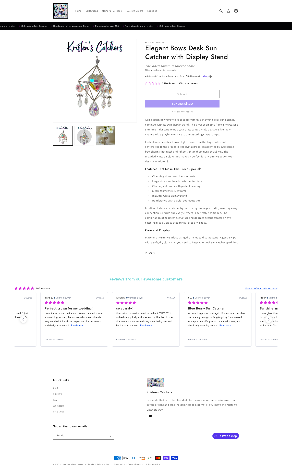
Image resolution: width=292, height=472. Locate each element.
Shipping (149, 70)
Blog (55, 387)
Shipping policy (153, 464)
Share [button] (152, 252)
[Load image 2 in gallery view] (105, 135)
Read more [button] (76, 325)
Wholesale (58, 405)
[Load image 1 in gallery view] (63, 135)
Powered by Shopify (85, 464)
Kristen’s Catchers (68, 464)
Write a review (188, 83)
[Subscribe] (110, 436)
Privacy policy (119, 464)
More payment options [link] (182, 112)
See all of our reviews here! (261, 288)
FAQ (55, 399)
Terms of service (135, 464)
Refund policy (103, 464)
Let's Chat (58, 411)
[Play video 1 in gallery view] (84, 135)
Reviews (57, 393)
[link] (76, 339)
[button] (221, 11)
